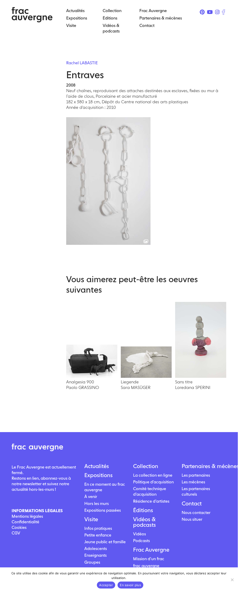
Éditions (143, 510)
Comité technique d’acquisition (149, 491)
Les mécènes (193, 481)
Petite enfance (97, 535)
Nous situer (192, 519)
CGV (16, 532)
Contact (192, 503)
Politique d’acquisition (153, 481)
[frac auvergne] (32, 21)
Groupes (92, 562)
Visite (91, 519)
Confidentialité (25, 521)
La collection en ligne (152, 475)
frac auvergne (146, 565)
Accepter (106, 585)
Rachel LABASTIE (82, 62)
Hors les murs (96, 503)
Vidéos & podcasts (144, 522)
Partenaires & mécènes (204, 466)
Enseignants (95, 555)
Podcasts (141, 540)
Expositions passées (102, 510)
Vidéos (139, 533)
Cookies (19, 527)
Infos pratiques (98, 528)
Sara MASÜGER (136, 387)
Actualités (96, 466)
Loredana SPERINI (192, 387)
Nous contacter (196, 512)
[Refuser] (232, 579)
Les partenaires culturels (196, 491)
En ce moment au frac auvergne (104, 487)
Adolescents (95, 548)
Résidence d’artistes (151, 501)
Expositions (98, 475)
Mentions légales (27, 516)
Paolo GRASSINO (82, 387)
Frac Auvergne (151, 550)
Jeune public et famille (105, 541)
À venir (90, 496)
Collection (145, 466)
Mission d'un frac (148, 558)
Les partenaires (196, 475)
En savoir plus (130, 585)
